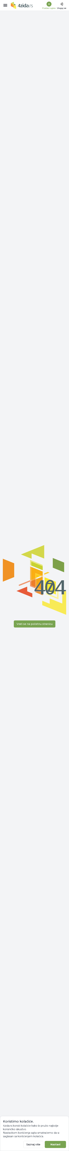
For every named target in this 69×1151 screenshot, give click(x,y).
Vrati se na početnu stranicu (35, 624)
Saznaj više (33, 1144)
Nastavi (55, 1144)
